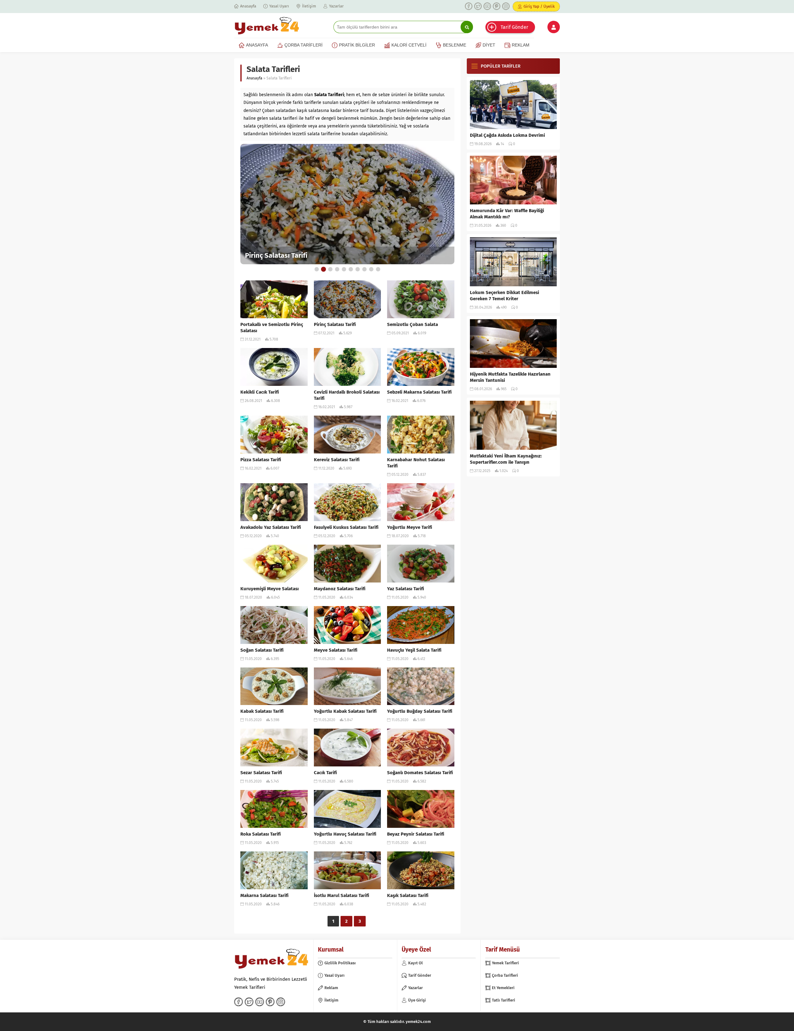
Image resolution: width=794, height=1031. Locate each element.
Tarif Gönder (514, 27)
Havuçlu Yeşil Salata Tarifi (414, 650)
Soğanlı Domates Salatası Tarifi (420, 772)
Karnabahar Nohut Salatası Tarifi (416, 463)
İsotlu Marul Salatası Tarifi (341, 895)
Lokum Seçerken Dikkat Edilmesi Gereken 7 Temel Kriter (504, 295)
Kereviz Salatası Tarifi (336, 459)
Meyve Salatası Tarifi (335, 650)
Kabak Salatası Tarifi (261, 711)
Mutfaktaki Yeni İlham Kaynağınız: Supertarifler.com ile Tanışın (506, 459)
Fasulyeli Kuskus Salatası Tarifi (346, 527)
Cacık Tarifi (325, 772)
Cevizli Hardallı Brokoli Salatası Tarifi (347, 395)
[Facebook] (468, 6)
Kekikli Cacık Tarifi (259, 392)
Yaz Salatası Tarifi (405, 588)
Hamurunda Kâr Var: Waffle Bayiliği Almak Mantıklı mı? (507, 214)
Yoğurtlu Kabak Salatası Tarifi (345, 711)
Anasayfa (254, 78)
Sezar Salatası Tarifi (261, 772)
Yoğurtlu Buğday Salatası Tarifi (419, 711)
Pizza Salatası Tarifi (260, 459)
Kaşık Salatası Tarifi (407, 895)
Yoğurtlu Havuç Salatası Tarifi (345, 834)
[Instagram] (506, 6)
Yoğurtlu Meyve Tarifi (409, 527)
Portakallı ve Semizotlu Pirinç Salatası (271, 327)
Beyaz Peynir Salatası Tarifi (415, 834)
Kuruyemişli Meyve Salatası (269, 588)
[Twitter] (478, 6)
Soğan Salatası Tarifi (261, 650)
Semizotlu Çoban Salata (412, 324)
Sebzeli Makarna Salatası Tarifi (419, 392)
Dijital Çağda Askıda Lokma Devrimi (507, 135)
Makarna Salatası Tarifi (264, 895)
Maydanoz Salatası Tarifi (339, 588)
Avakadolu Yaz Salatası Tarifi (270, 527)
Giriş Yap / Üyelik (539, 6)
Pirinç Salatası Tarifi (276, 255)
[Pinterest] (496, 6)
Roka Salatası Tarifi (260, 834)
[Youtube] (487, 6)
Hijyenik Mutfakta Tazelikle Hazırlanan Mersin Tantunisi (510, 377)
